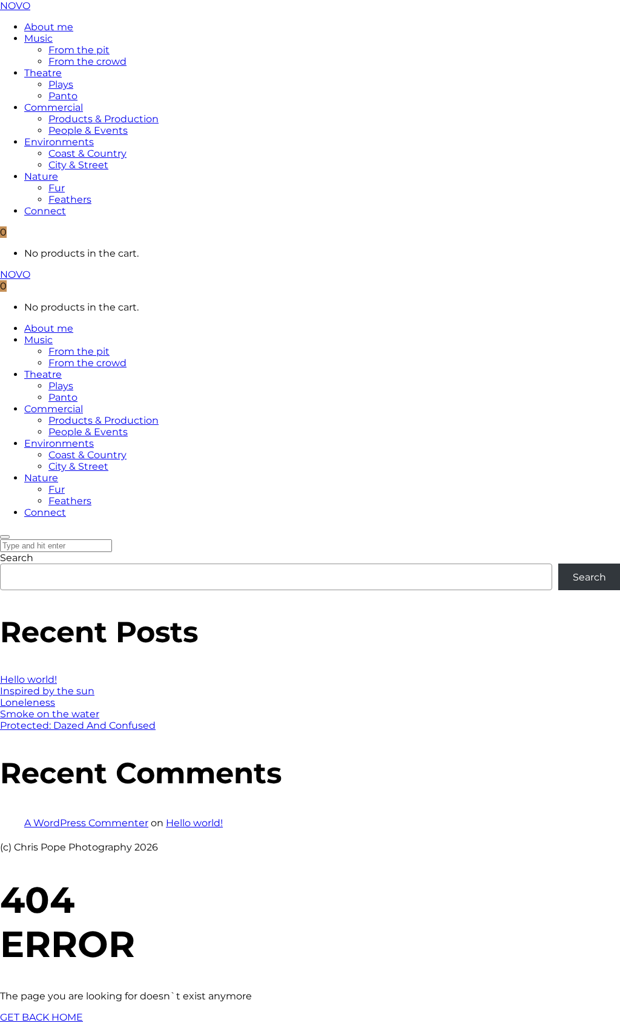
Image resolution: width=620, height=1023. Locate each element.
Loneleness (27, 702)
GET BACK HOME (41, 1017)
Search (16, 558)
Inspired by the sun (47, 691)
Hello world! (28, 679)
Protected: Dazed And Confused (78, 725)
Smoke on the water (49, 714)
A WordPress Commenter (86, 823)
